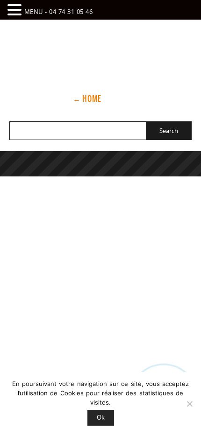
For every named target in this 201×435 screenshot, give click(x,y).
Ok (101, 417)
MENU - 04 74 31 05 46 (58, 11)
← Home (87, 98)
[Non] (189, 403)
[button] (15, 9)
